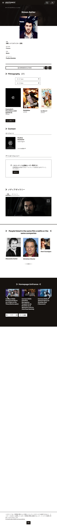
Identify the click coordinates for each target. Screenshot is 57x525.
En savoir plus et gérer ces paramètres (15, 519)
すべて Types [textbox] (20, 79)
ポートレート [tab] (15, 194)
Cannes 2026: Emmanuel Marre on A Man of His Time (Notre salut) (12, 301)
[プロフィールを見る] (52, 2)
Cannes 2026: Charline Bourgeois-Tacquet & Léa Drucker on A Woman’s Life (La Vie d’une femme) (28, 304)
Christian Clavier (29, 259)
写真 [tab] (8, 194)
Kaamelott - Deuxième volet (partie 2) (11, 110)
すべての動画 (23, 315)
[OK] (28, 522)
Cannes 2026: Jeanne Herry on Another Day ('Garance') (43, 301)
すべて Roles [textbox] (20, 83)
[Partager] (46, 67)
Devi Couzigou (46, 251)
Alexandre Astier (12, 259)
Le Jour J (44, 111)
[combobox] (27, 79)
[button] (48, 201)
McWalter (26, 110)
